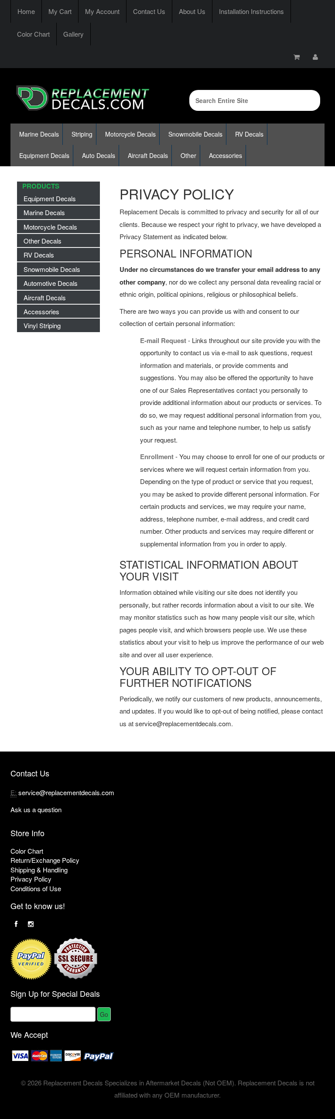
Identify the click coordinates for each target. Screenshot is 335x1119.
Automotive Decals (51, 283)
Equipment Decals (44, 155)
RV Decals (249, 134)
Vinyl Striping (42, 325)
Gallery (73, 33)
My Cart (60, 11)
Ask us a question (36, 809)
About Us (192, 11)
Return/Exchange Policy (44, 860)
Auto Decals (98, 155)
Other (188, 155)
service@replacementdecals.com (66, 792)
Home (26, 11)
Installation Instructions (251, 11)
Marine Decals (39, 134)
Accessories (225, 155)
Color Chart (33, 33)
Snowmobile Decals (195, 134)
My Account (102, 11)
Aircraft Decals (148, 155)
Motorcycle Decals (130, 134)
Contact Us (149, 11)
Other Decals (43, 240)
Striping (82, 134)
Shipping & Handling (39, 869)
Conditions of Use (35, 888)
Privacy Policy (30, 878)
